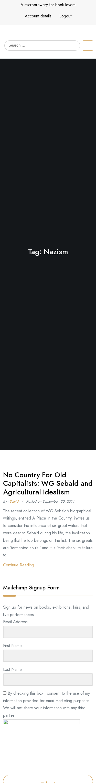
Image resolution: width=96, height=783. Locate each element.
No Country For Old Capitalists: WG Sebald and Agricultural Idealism (48, 483)
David (13, 501)
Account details (38, 16)
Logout (65, 16)
